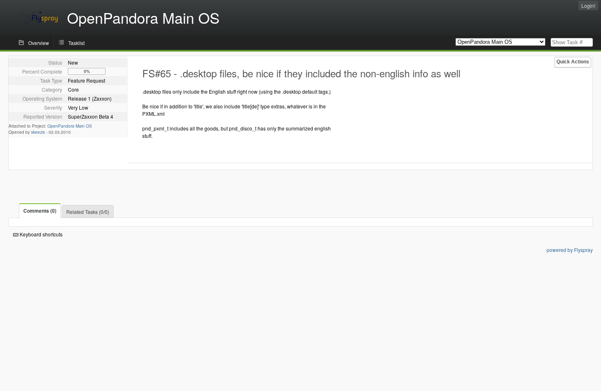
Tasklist (76, 42)
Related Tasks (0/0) (87, 211)
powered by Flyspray (570, 249)
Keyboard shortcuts (40, 234)
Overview (38, 42)
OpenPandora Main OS (69, 126)
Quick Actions (572, 62)
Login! (588, 5)
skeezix (38, 132)
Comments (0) (39, 210)
